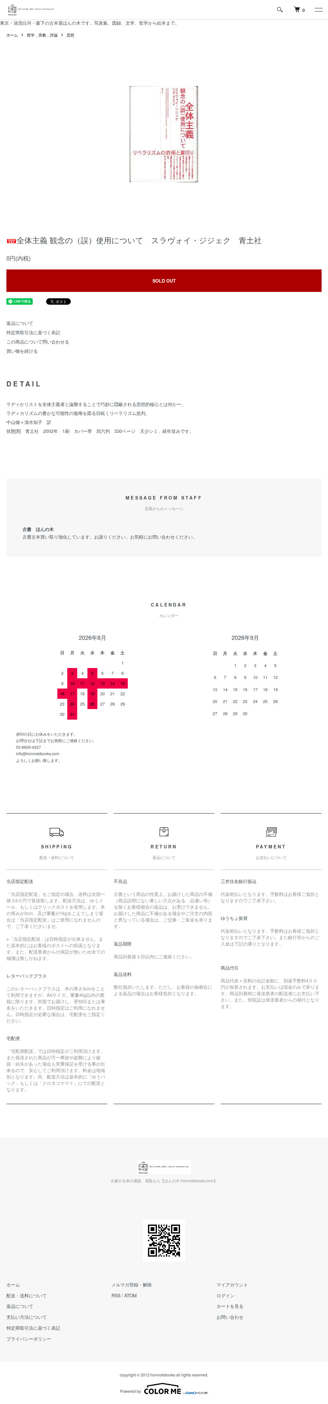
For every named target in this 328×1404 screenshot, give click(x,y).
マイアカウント (232, 1284)
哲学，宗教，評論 (42, 34)
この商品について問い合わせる (37, 341)
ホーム (12, 34)
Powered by (130, 1391)
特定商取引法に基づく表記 (33, 332)
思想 (70, 34)
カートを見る (230, 1306)
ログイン (225, 1295)
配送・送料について (26, 1295)
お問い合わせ (230, 1317)
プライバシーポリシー (28, 1338)
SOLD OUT (164, 280)
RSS (115, 1295)
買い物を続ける (22, 351)
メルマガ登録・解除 (131, 1284)
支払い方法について (26, 1317)
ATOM (130, 1295)
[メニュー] (318, 9)
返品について (19, 323)
